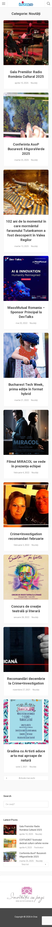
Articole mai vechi (27, 778)
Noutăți (34, 83)
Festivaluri (38, 847)
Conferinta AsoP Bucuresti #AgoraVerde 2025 (26, 149)
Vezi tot (25, 864)
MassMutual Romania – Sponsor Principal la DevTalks (26, 312)
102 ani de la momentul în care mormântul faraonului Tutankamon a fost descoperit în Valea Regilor (26, 230)
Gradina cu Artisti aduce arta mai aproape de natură (26, 755)
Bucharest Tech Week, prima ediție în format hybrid (26, 389)
